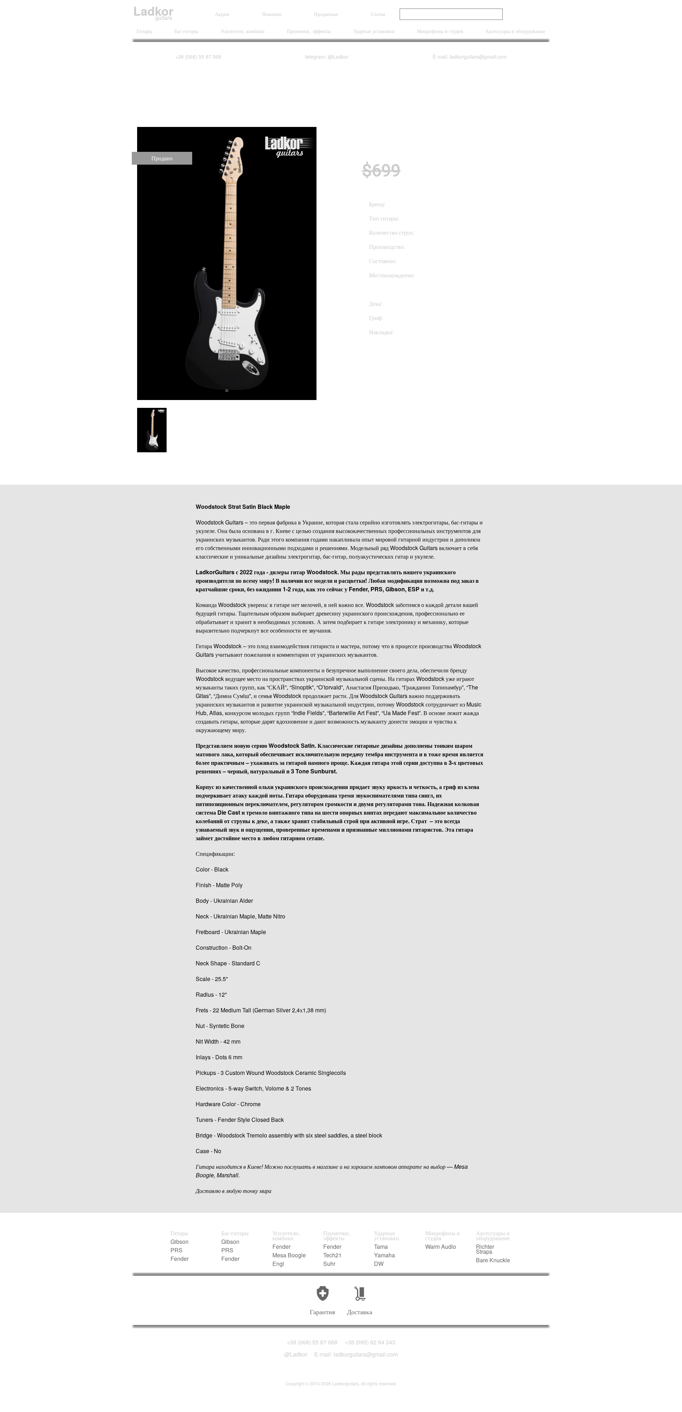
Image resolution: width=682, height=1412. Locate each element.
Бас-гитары (186, 30)
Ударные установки (374, 30)
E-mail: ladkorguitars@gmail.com (470, 56)
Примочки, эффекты (309, 30)
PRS (176, 1250)
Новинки (272, 13)
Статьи (378, 13)
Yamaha (384, 1255)
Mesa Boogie (289, 1255)
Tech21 (332, 1255)
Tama (381, 1246)
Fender (179, 1258)
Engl (278, 1263)
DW (379, 1263)
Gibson (179, 1241)
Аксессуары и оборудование (515, 30)
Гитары (144, 30)
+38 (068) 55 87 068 (198, 56)
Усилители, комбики (243, 30)
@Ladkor (295, 1354)
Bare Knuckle (493, 1260)
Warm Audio (440, 1246)
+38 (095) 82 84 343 (370, 1342)
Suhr (329, 1263)
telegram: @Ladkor (326, 56)
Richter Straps (485, 1249)
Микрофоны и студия (440, 30)
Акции (222, 13)
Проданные (326, 13)
